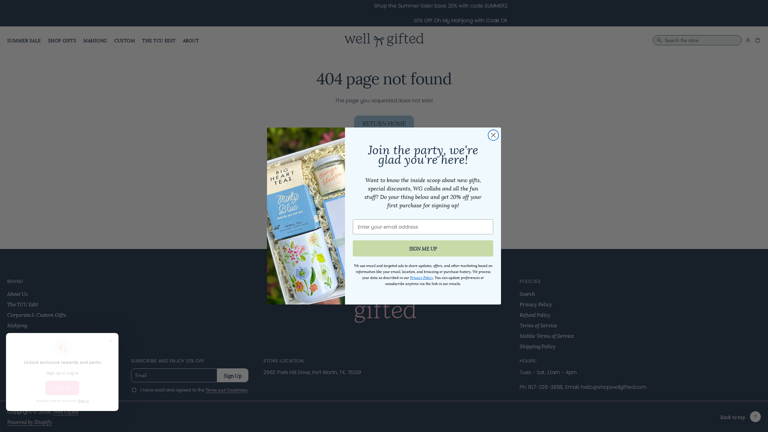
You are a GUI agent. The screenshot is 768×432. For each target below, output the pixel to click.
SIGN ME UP (423, 248)
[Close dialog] (493, 135)
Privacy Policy (421, 277)
